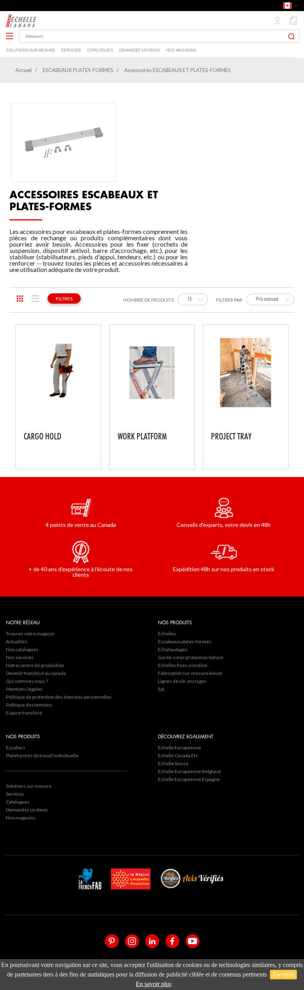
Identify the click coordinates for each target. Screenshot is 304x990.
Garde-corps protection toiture (190, 657)
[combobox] (193, 299)
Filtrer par (229, 300)
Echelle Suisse (173, 763)
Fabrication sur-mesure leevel (190, 673)
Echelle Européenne (179, 748)
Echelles (167, 634)
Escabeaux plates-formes (184, 641)
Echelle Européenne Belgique (189, 771)
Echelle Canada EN (178, 755)
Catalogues (100, 50)
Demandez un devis (139, 50)
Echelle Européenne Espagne (189, 779)
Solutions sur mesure (30, 50)
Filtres (64, 299)
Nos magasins (181, 50)
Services (71, 50)
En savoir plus (153, 983)
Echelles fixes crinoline (182, 665)
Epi (161, 689)
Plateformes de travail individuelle (42, 755)
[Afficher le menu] (9, 36)
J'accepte (283, 974)
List (35, 298)
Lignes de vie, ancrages (182, 681)
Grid (20, 298)
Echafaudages (173, 649)
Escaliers (15, 748)
